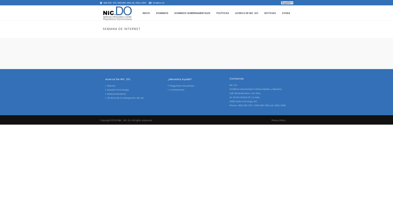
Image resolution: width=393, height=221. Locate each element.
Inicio (146, 13)
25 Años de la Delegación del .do (125, 97)
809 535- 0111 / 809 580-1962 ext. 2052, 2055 (125, 2)
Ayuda (286, 13)
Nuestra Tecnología (118, 89)
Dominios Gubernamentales (192, 13)
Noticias (270, 13)
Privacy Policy (279, 120)
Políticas (222, 13)
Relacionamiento (116, 93)
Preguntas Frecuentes (182, 85)
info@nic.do (159, 2)
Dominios (162, 13)
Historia (111, 85)
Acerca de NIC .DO (246, 13)
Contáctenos (177, 89)
